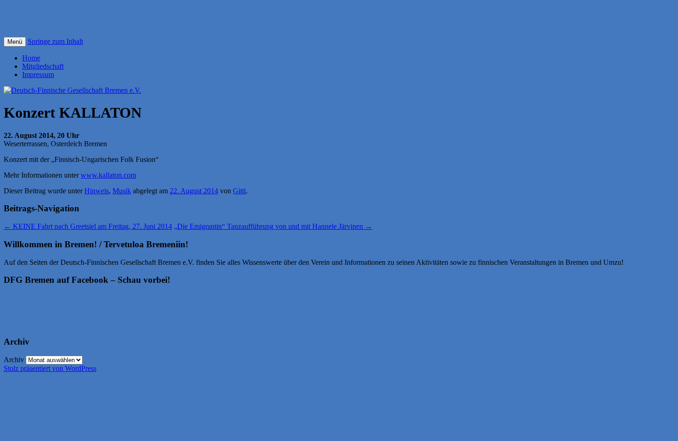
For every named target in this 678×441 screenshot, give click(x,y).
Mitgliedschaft (43, 66)
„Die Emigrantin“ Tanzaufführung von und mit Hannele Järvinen (273, 226)
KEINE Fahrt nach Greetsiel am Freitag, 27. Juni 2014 (88, 226)
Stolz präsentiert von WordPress (50, 368)
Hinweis (96, 191)
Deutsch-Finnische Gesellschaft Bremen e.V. (142, 18)
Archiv (14, 360)
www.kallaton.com (108, 175)
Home (31, 58)
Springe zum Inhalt (55, 41)
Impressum (38, 74)
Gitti (239, 191)
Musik (122, 191)
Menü (14, 41)
